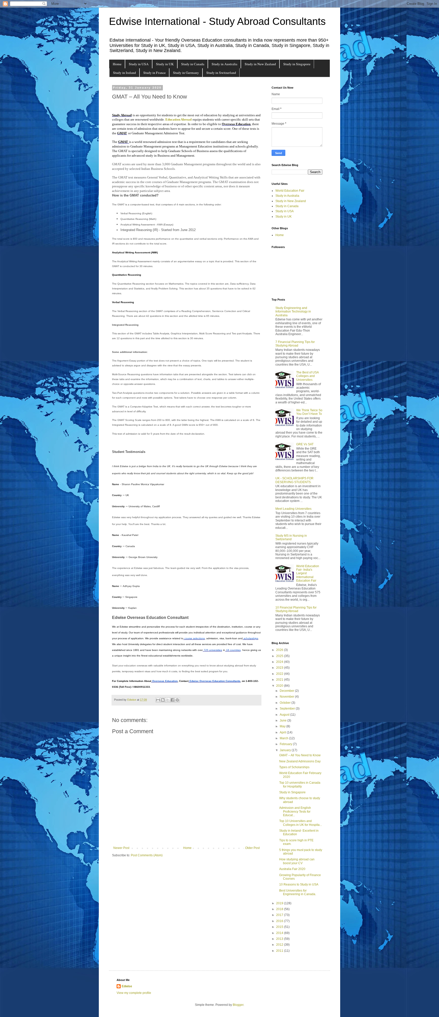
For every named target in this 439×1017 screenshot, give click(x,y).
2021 (280, 679)
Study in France (154, 72)
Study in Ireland (124, 72)
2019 (280, 903)
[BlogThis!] (162, 699)
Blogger (238, 1005)
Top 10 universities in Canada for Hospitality (299, 784)
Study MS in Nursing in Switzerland (291, 537)
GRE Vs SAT (304, 444)
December (287, 691)
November (287, 696)
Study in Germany (186, 72)
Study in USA (139, 64)
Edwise (127, 986)
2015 (280, 927)
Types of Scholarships (294, 767)
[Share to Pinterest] (177, 699)
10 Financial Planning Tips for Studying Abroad (296, 609)
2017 (280, 915)
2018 (280, 909)
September (288, 708)
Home (117, 64)
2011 (280, 951)
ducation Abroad (180, 119)
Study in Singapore (296, 64)
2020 (280, 685)
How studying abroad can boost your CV (297, 861)
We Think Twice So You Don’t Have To (309, 412)
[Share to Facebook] (172, 699)
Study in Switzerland (221, 72)
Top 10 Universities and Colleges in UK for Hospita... (300, 822)
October (285, 702)
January (286, 750)
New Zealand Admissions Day (300, 761)
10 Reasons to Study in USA (298, 884)
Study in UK (165, 64)
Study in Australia (224, 64)
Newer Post (121, 848)
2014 (280, 933)
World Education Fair (289, 190)
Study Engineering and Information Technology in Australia (293, 311)
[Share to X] (167, 699)
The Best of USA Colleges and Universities (307, 376)
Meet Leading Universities (293, 509)
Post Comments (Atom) (147, 855)
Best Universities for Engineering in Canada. (297, 892)
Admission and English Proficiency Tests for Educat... (295, 811)
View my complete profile (134, 993)
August (285, 714)
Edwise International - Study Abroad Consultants (217, 21)
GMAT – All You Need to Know (300, 755)
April (283, 732)
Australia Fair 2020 (292, 869)
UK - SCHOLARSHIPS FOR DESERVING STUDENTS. (294, 480)
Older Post (252, 848)
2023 (280, 667)
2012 (280, 944)
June (283, 720)
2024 (280, 662)
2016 (280, 921)
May (283, 726)
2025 (280, 656)
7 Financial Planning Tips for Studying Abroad (295, 343)
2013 (280, 939)
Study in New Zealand (260, 64)
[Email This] (158, 699)
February (286, 744)
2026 (280, 650)
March (284, 738)
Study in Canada (192, 64)
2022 (280, 674)
